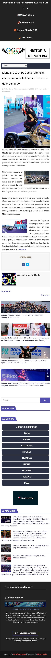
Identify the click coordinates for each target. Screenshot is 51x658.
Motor (39, 89)
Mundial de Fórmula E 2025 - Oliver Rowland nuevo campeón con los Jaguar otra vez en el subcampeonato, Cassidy (25, 339)
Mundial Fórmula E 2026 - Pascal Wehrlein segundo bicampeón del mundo (21, 316)
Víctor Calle (42, 654)
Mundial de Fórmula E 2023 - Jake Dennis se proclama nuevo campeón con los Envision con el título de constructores (25, 385)
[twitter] (27, 8)
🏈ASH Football (25, 22)
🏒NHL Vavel (25, 37)
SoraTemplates (19, 654)
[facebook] (23, 8)
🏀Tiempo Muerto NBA (25, 30)
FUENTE (22, 249)
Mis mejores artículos (26, 633)
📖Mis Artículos (25, 15)
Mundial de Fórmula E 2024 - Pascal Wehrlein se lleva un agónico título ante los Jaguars (23, 362)
